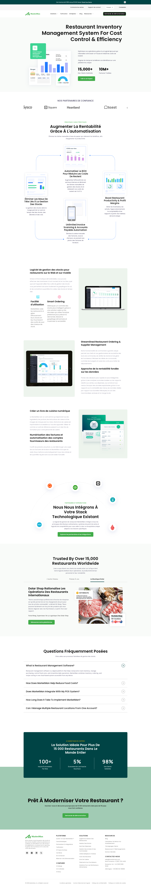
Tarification (59, 847)
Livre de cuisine (84, 859)
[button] (54, 14)
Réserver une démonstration (65, 858)
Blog (106, 839)
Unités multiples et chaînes (87, 854)
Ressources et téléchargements (115, 849)
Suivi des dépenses (85, 846)
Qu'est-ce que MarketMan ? (65, 839)
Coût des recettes (85, 857)
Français (108, 7)
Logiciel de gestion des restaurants (86, 839)
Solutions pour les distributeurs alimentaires (88, 866)
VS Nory (58, 872)
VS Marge (59, 866)
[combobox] (110, 7)
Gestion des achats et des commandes (87, 850)
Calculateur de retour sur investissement (113, 842)
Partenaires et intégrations (64, 844)
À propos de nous (61, 850)
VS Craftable (60, 869)
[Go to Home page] (33, 13)
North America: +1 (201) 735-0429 (115, 861)
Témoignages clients (111, 846)
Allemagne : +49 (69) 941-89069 (115, 869)
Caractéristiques (61, 841)
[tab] (52, 580)
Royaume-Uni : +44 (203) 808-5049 (114, 865)
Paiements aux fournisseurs (87, 862)
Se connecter (60, 856)
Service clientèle (110, 852)
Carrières (59, 853)
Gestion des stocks (85, 843)
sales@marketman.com (112, 859)
